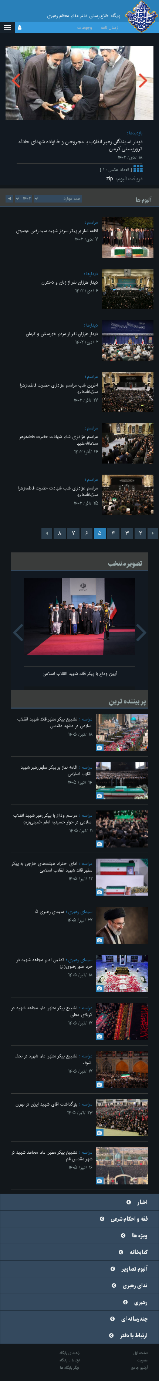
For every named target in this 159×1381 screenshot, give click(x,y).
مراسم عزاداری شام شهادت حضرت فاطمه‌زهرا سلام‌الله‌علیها (58, 440)
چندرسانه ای (134, 1319)
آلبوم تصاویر (135, 1269)
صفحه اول (140, 1353)
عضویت (142, 1360)
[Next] (46, 533)
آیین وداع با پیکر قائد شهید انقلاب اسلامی (80, 673)
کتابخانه (139, 1252)
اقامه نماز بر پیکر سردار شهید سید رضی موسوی (57, 230)
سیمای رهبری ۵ (49, 911)
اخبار (143, 1202)
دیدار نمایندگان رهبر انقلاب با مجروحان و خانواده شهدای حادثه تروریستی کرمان (80, 145)
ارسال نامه (109, 27)
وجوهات (84, 27)
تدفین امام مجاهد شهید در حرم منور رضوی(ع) (54, 963)
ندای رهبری (135, 1286)
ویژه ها (140, 1236)
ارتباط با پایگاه (70, 1360)
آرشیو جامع (139, 1368)
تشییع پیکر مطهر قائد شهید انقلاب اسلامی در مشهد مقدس (54, 722)
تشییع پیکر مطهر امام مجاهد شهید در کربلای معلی (51, 1011)
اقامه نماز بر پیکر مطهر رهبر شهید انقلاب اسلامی (56, 771)
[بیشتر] (137, 169)
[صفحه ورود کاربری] (19, 27)
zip (111, 178)
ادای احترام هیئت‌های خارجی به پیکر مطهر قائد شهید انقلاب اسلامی (51, 867)
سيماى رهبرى (80, 911)
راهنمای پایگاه (70, 1353)
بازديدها (135, 133)
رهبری (141, 1302)
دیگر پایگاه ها (70, 1368)
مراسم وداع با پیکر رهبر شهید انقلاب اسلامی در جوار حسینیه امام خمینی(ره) (52, 819)
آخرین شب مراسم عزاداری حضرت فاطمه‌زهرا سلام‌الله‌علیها (59, 388)
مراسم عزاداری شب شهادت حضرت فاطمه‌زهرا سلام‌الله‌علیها (58, 491)
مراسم (92, 222)
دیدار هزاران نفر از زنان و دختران (69, 282)
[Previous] (153, 533)
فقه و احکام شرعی (129, 1219)
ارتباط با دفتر (134, 1336)
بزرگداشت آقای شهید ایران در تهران (46, 1104)
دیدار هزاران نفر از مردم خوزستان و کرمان (62, 333)
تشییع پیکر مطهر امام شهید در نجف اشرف (53, 1059)
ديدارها (92, 273)
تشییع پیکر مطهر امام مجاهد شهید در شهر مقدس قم (51, 1156)
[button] (7, 27)
